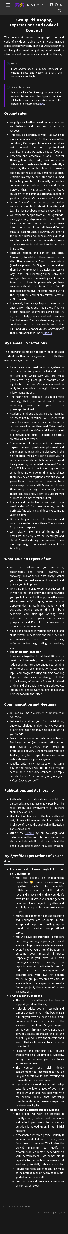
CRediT (29, 833)
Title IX (47, 333)
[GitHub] (56, 5)
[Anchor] (30, 113)
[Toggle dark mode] (61, 5)
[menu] (8, 5)
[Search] (59, 10)
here (41, 103)
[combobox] (59, 10)
